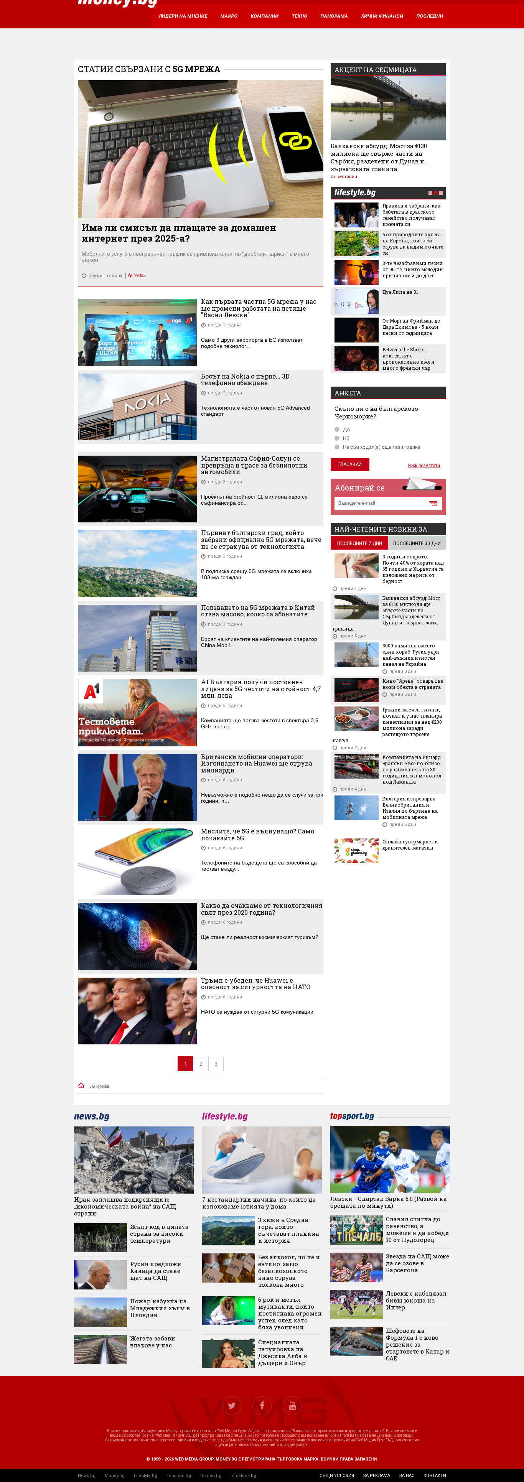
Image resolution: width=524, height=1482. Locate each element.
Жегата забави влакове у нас (152, 1342)
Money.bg (115, 1475)
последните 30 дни (417, 543)
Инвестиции (344, 176)
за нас (406, 1475)
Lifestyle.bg (145, 1475)
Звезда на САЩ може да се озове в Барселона (417, 1263)
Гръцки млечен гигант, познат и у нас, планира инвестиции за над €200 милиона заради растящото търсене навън (387, 724)
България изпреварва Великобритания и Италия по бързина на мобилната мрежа (410, 807)
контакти (434, 1475)
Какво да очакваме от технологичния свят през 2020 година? (262, 909)
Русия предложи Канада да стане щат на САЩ (155, 1270)
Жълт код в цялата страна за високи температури (159, 1233)
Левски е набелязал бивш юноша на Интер (416, 1300)
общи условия (337, 1475)
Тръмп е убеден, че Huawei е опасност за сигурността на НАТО (256, 983)
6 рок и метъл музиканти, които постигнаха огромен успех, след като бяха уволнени (290, 1313)
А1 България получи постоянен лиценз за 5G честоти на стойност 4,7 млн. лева (261, 688)
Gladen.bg (210, 1475)
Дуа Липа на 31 (400, 292)
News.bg (87, 1475)
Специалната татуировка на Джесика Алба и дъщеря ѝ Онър (283, 1352)
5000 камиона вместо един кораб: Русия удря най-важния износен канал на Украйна (410, 654)
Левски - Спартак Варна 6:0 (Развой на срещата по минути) (388, 1202)
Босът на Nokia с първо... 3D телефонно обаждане (245, 379)
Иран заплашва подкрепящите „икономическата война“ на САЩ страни (125, 1206)
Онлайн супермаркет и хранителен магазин (410, 844)
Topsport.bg (178, 1475)
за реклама (376, 1475)
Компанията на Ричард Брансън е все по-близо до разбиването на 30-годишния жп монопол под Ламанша (411, 769)
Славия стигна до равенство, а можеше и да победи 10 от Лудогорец (417, 1229)
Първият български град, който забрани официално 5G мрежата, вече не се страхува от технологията (261, 539)
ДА (346, 429)
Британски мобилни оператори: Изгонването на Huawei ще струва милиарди (256, 763)
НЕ (346, 438)
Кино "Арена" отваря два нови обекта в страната (412, 684)
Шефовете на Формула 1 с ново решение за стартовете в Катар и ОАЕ (418, 1344)
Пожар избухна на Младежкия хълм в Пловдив (160, 1308)
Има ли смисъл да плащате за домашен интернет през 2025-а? (179, 232)
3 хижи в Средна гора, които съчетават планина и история (288, 1230)
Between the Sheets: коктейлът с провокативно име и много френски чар (408, 358)
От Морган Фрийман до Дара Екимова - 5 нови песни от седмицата (411, 327)
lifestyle (355, 193)
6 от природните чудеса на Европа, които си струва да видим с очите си (412, 243)
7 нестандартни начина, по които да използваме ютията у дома (259, 1202)
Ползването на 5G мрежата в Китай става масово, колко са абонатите (258, 611)
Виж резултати (424, 465)
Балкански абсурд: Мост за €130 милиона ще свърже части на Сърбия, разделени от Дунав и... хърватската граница (379, 157)
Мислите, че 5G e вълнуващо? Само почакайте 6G (257, 834)
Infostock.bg (243, 1475)
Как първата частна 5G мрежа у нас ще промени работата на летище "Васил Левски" (258, 308)
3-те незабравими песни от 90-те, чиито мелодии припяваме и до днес (412, 269)
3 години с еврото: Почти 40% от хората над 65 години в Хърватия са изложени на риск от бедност (413, 568)
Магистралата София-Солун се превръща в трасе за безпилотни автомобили (254, 465)
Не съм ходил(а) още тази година (381, 447)
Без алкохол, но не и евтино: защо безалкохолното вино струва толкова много (289, 1270)
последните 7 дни (359, 543)
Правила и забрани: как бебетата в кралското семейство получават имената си (411, 215)
